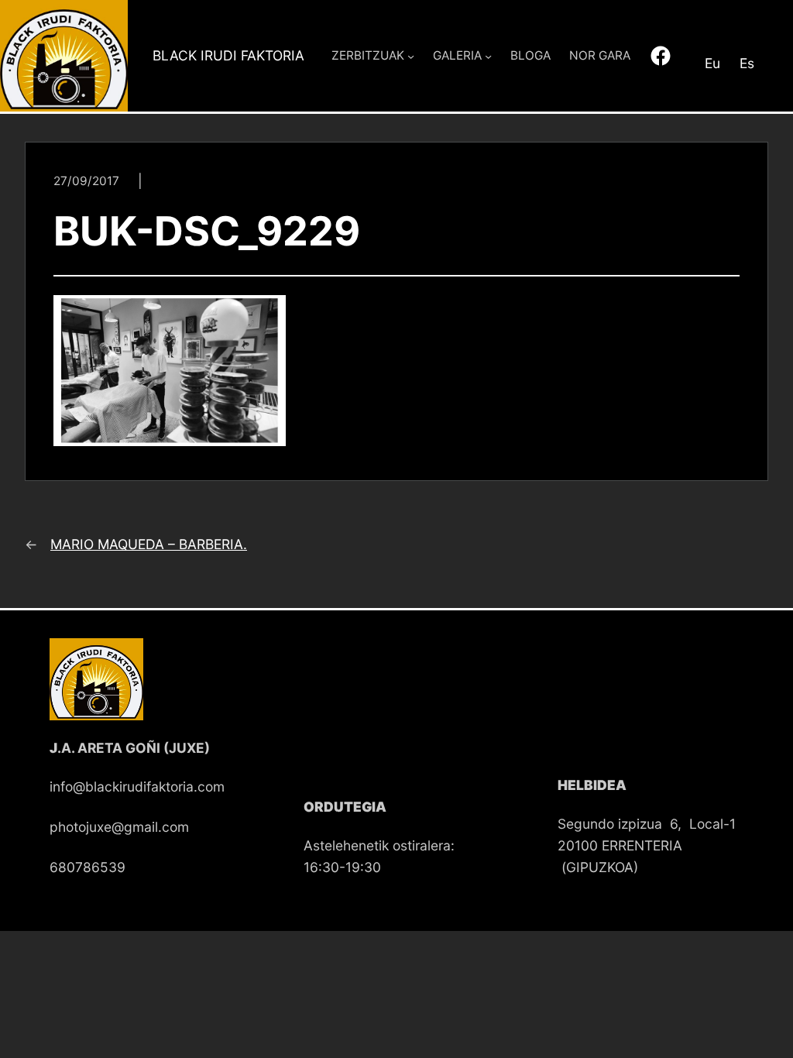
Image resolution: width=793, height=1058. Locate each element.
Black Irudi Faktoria (228, 55)
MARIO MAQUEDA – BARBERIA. (148, 544)
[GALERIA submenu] (488, 55)
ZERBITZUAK (367, 55)
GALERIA (457, 55)
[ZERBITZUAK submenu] (410, 55)
